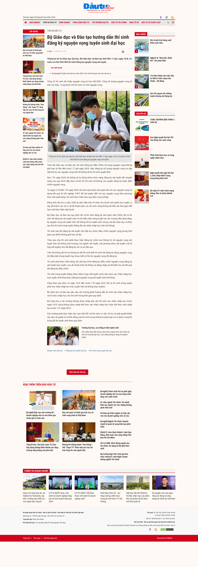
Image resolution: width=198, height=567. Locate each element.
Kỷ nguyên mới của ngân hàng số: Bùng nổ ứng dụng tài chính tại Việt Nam (163, 496)
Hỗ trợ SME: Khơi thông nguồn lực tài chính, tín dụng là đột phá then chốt (115, 446)
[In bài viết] (123, 51)
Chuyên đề (141, 113)
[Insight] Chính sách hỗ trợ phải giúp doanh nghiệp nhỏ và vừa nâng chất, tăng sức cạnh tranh (115, 394)
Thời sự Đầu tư (50, 22)
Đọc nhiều (141, 34)
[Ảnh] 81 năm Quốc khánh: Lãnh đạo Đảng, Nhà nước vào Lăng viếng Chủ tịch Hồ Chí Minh (115, 435)
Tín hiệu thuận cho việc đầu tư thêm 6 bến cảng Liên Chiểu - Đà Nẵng (162, 78)
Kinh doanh (64, 22)
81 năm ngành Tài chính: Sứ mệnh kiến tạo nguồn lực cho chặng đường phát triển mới (116, 405)
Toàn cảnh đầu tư (81, 22)
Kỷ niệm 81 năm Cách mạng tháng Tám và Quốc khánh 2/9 (162, 193)
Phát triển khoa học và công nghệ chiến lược (162, 156)
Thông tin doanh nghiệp (36, 471)
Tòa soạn (36, 538)
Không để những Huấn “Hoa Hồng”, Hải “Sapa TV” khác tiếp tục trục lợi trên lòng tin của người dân (77, 447)
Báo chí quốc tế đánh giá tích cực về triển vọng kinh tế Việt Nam (33, 53)
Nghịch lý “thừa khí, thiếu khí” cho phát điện (161, 59)
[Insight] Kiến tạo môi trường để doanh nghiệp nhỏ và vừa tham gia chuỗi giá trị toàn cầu (41, 415)
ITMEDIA (169, 538)
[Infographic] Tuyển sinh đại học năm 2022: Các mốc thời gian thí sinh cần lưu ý (81, 73)
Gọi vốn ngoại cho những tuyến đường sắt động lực (161, 94)
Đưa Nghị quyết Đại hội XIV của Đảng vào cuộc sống (161, 138)
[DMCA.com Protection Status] (167, 529)
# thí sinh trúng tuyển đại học (100, 350)
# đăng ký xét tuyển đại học (76, 350)
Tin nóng (33, 31)
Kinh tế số (134, 22)
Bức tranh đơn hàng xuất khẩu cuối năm (160, 41)
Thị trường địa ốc (100, 22)
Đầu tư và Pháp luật (151, 22)
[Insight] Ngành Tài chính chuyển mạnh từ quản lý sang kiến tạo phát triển (115, 424)
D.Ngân (49, 51)
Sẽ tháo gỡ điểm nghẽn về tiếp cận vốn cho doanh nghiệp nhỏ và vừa (32, 150)
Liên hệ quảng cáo (50, 538)
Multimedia (35, 22)
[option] (34, 489)
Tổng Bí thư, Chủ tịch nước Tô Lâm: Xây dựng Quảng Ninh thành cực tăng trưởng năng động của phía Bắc (42, 447)
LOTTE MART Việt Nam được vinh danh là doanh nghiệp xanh (85, 496)
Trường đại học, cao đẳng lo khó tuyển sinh (100, 327)
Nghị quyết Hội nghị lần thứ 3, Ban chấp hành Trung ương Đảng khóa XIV (162, 175)
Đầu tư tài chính (119, 22)
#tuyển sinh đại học (55, 350)
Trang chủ (26, 538)
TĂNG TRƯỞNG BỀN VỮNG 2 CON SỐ (162, 121)
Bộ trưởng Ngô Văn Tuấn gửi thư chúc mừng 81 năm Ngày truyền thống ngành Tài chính (114, 457)
